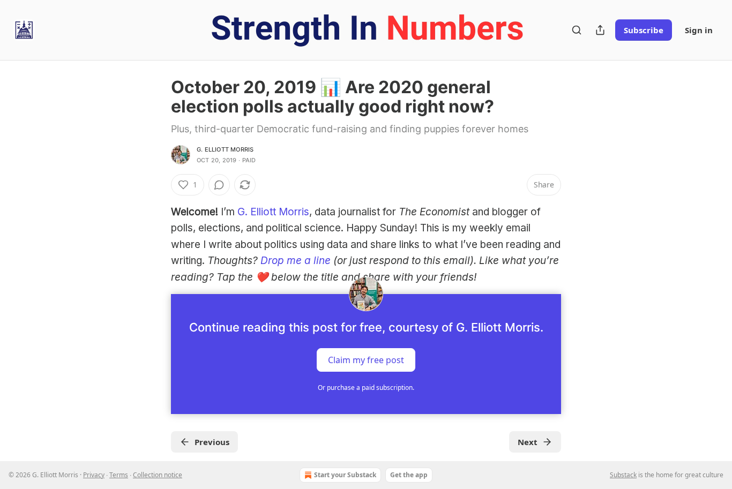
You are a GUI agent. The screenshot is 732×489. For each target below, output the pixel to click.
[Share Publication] (600, 30)
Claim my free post (366, 360)
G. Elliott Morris (225, 149)
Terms (118, 474)
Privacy (93, 474)
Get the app (409, 474)
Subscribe (643, 30)
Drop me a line (295, 260)
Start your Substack (345, 474)
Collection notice (157, 474)
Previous (212, 442)
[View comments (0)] (219, 184)
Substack (623, 474)
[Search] (576, 30)
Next (527, 442)
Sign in (699, 30)
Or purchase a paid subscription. (366, 387)
